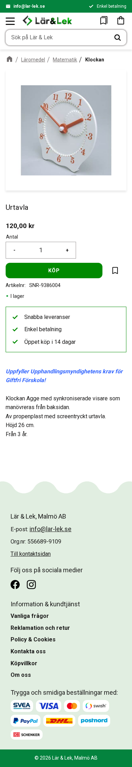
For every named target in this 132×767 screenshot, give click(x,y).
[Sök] (117, 37)
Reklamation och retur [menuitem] (40, 628)
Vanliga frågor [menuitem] (30, 616)
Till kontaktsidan (31, 554)
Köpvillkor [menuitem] (24, 663)
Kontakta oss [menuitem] (28, 651)
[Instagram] (31, 584)
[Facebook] (15, 584)
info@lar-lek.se (29, 6)
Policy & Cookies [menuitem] (33, 639)
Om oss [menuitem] (21, 675)
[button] (10, 21)
